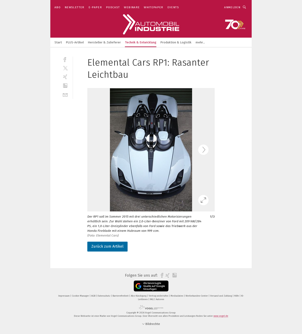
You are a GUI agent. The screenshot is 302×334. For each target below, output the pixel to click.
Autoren (160, 299)
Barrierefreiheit (121, 296)
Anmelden (232, 7)
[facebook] (65, 59)
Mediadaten (177, 296)
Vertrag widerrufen (159, 296)
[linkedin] (65, 85)
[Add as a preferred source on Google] (151, 286)
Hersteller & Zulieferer (104, 42)
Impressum (64, 296)
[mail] (65, 94)
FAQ (152, 299)
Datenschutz (104, 296)
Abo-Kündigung (139, 296)
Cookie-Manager (81, 296)
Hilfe (237, 296)
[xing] (65, 76)
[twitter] (65, 68)
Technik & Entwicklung (140, 42)
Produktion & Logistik (175, 42)
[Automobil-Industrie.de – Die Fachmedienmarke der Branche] (58, 42)
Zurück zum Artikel (107, 246)
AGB (93, 296)
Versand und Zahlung (221, 296)
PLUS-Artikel (75, 42)
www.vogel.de (220, 316)
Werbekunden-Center (197, 296)
